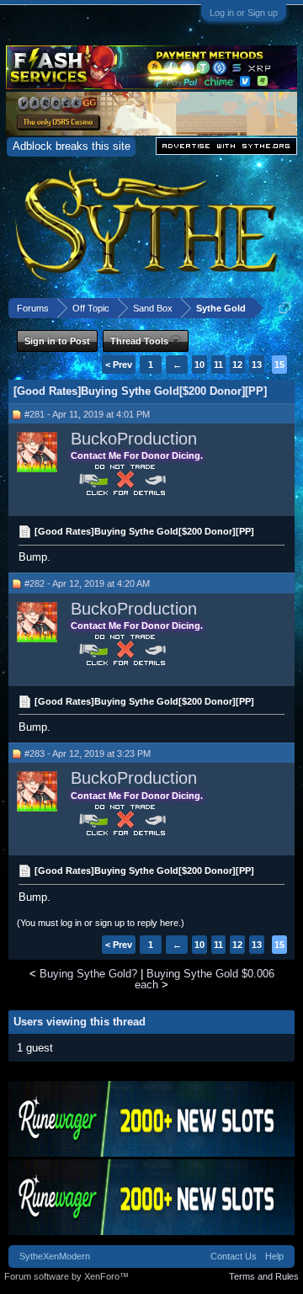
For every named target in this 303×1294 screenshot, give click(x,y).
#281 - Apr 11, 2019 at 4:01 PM (87, 414)
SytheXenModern (54, 1256)
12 (237, 364)
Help (274, 1256)
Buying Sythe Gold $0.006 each (204, 979)
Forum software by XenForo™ (66, 1276)
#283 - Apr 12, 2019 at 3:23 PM (87, 753)
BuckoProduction (134, 438)
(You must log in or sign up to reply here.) (100, 923)
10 (199, 364)
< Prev (118, 364)
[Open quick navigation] (284, 307)
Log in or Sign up (244, 13)
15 (279, 364)
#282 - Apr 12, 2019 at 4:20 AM (87, 583)
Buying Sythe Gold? (88, 973)
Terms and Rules (264, 1276)
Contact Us (233, 1256)
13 (257, 364)
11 (218, 364)
